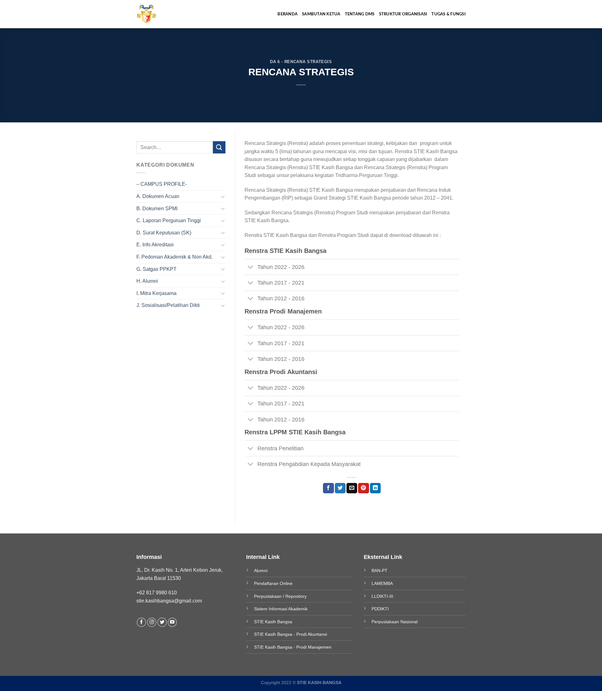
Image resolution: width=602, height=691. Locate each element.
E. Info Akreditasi (155, 244)
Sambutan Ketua (321, 14)
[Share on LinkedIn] (375, 488)
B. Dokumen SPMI (156, 208)
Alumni (260, 570)
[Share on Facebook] (328, 488)
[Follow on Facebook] (141, 622)
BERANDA (287, 14)
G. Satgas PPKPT (156, 269)
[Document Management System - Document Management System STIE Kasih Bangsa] (152, 14)
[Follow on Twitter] (162, 622)
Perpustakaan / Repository (280, 596)
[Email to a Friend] (351, 488)
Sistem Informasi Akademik (281, 608)
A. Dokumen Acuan (157, 196)
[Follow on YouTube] (172, 622)
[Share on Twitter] (340, 488)
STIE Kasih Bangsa (273, 621)
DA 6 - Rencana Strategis (301, 61)
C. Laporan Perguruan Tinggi (168, 220)
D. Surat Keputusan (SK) (163, 232)
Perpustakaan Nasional (395, 621)
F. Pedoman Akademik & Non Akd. (174, 257)
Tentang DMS (360, 14)
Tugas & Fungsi (448, 14)
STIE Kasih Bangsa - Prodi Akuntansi (290, 634)
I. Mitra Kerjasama (156, 293)
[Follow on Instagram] (151, 622)
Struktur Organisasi (403, 14)
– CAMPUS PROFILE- (161, 184)
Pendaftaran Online (273, 583)
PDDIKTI (380, 608)
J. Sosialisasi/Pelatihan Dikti (168, 305)
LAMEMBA (382, 583)
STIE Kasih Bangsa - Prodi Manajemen (292, 647)
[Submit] (219, 147)
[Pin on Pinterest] (363, 488)
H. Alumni (147, 281)
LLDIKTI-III (382, 596)
